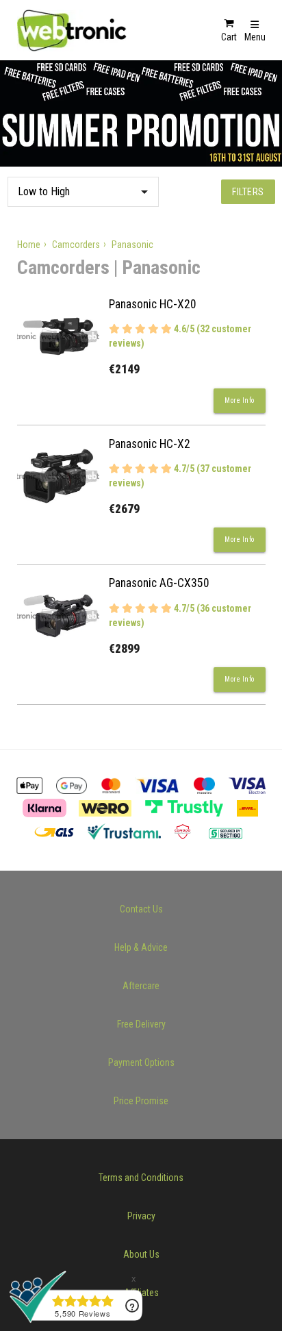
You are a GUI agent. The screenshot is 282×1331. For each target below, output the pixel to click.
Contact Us (141, 909)
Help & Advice (141, 947)
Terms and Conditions (141, 1177)
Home (28, 244)
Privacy (141, 1215)
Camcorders (76, 244)
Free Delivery (141, 1024)
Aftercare (141, 985)
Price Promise (141, 1100)
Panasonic (132, 244)
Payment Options (141, 1062)
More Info (240, 400)
